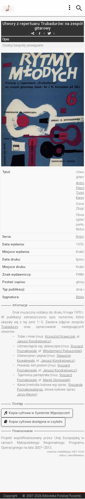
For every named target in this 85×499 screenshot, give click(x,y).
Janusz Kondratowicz (33, 341)
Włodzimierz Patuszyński (62, 351)
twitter (49, 33)
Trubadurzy (9, 327)
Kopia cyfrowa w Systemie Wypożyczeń (38, 413)
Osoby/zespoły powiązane (22, 45)
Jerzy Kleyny (26, 394)
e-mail (33, 33)
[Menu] (69, 8)
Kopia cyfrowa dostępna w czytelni (34, 422)
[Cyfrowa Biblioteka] (8, 8)
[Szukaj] (79, 8)
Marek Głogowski (56, 380)
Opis (5, 39)
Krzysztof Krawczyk (60, 336)
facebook (39, 33)
